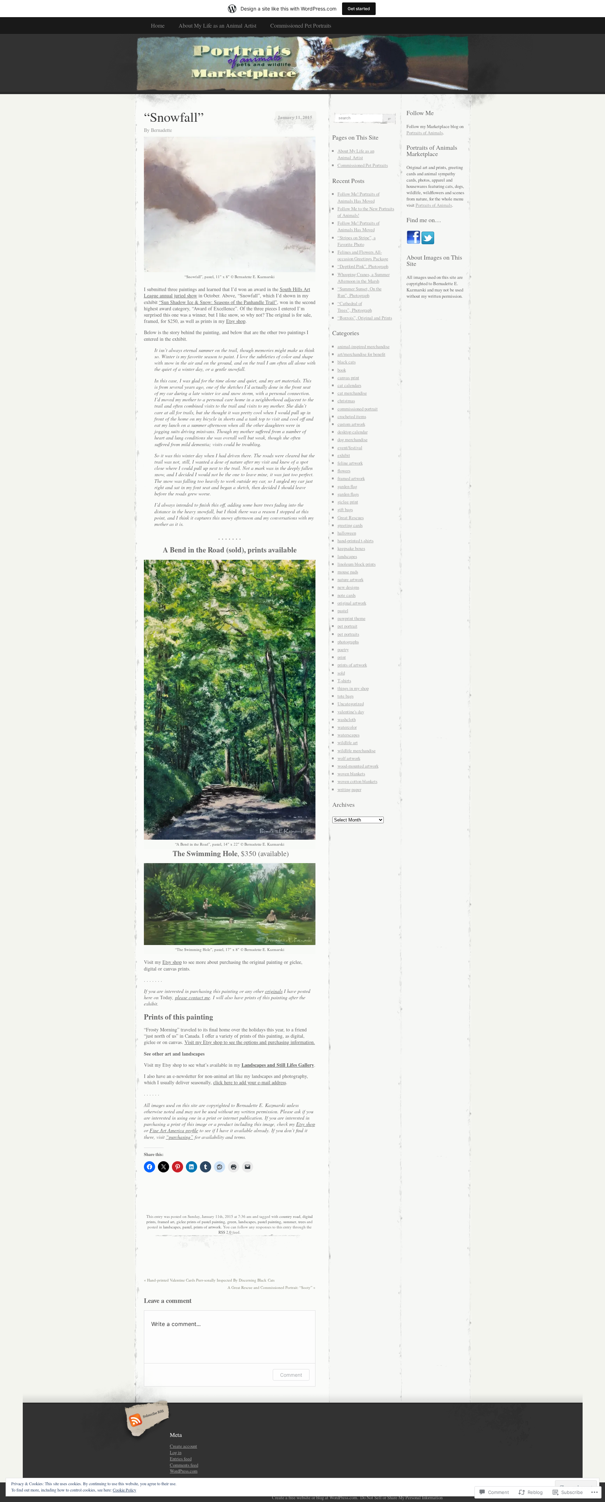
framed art (166, 1221)
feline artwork (350, 463)
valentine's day (351, 711)
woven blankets (351, 773)
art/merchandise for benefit (361, 354)
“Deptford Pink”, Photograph (363, 266)
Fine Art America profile (173, 1130)
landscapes (247, 1221)
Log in (175, 1452)
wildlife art (348, 742)
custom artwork (351, 424)
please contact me (192, 997)
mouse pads (348, 572)
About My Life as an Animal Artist (217, 25)
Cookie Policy (124, 1490)
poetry (343, 649)
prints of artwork (207, 1226)
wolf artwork (349, 758)
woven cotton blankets (357, 781)
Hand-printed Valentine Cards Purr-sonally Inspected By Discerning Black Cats (209, 1280)
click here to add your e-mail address (249, 1082)
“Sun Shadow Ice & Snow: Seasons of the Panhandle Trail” (218, 302)
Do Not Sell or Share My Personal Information (401, 1497)
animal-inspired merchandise (364, 346)
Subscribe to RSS (146, 1421)
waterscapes (349, 735)
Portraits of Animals (424, 132)
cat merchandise (352, 393)
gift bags (345, 509)
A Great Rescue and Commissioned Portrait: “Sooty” (271, 1287)
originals (274, 991)
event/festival (350, 447)
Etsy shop (235, 321)
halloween (347, 533)
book (342, 370)
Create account (183, 1446)
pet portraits (348, 634)
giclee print (348, 502)
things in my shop (353, 688)
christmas (346, 400)
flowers (344, 470)
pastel (187, 1226)
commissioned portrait (358, 409)
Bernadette (161, 130)
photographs (348, 642)
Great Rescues (351, 517)
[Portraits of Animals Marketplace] (302, 63)
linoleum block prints (357, 564)
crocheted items (352, 416)
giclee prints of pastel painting (200, 1221)
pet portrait (347, 626)
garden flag (347, 486)
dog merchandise (353, 439)
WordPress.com (183, 1471)
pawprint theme (352, 618)
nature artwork (350, 579)
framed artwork (351, 478)
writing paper (349, 789)
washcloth (347, 719)
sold (341, 673)
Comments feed (184, 1465)
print (342, 657)
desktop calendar (353, 432)
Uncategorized (351, 703)
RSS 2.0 (224, 1232)
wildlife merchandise (357, 750)
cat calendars (349, 385)
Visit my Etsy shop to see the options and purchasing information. (250, 1042)
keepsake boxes (351, 548)
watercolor (347, 727)
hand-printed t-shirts (356, 540)
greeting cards (350, 525)
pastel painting (269, 1221)
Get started (359, 8)
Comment (291, 1375)
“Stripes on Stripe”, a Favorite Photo (357, 240)
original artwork (352, 603)
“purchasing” (179, 1137)
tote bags (346, 696)
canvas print (348, 377)
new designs (348, 587)
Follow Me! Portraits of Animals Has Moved (359, 197)
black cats (347, 362)
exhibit (344, 455)
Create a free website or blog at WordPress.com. (315, 1497)
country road (289, 1216)
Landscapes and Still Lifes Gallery (278, 1065)
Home (158, 25)
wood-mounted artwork (358, 766)
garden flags (348, 494)
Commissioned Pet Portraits (300, 25)
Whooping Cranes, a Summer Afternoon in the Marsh (364, 277)
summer (289, 1221)
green (231, 1221)
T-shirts (344, 680)
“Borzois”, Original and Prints (365, 318)
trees (302, 1221)
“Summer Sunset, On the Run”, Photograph (360, 291)
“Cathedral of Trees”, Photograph (355, 306)
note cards (347, 595)
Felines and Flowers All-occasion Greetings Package (363, 255)
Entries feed (181, 1458)
